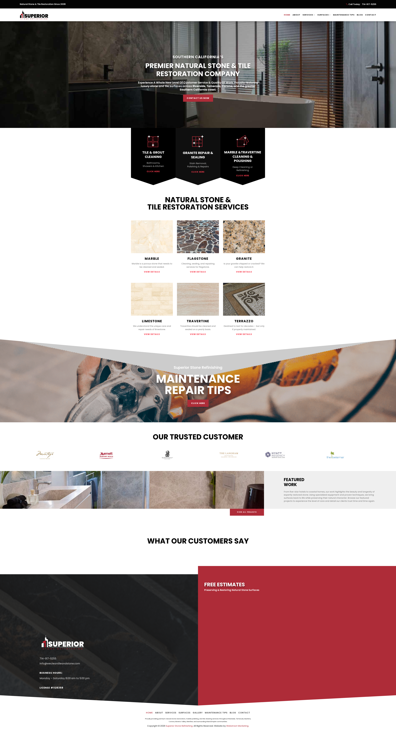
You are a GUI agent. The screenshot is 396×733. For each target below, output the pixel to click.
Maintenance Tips (344, 15)
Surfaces (323, 15)
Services (308, 15)
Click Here (153, 171)
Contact (370, 15)
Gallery (198, 713)
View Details (152, 271)
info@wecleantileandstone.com (60, 663)
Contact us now (198, 98)
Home (287, 15)
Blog (360, 15)
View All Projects (247, 512)
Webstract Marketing (237, 725)
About (296, 15)
